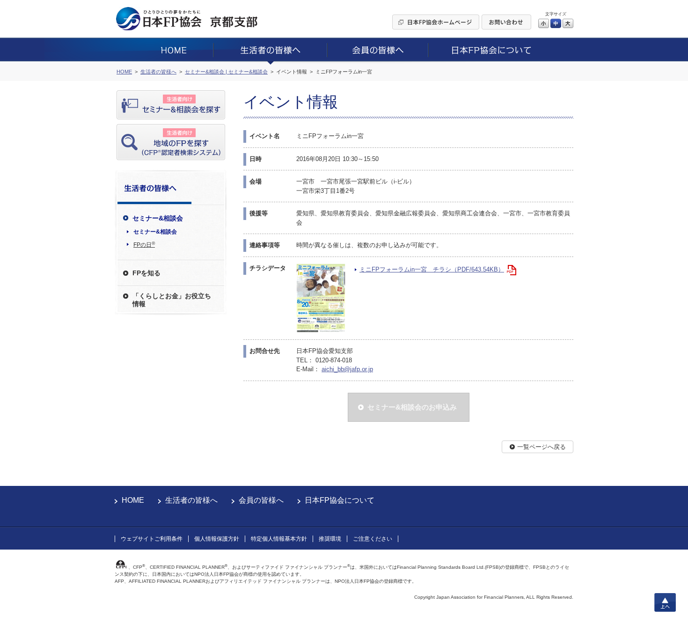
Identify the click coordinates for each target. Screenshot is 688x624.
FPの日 (144, 244)
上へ (665, 602)
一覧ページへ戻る (541, 446)
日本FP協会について (339, 500)
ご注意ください (372, 539)
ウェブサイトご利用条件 (152, 539)
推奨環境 (330, 539)
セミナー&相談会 (155, 231)
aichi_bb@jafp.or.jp (347, 369)
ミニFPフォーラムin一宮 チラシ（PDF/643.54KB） (431, 269)
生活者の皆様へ (191, 500)
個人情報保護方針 (216, 539)
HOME (133, 500)
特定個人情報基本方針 (279, 539)
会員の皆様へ (261, 500)
